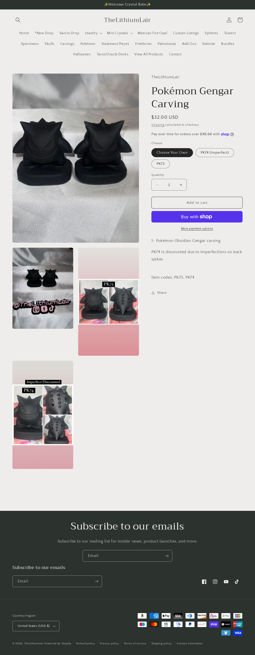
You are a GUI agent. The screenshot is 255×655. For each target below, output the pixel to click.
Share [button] (162, 293)
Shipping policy (161, 643)
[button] (17, 19)
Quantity (157, 175)
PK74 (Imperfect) (215, 153)
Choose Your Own (172, 153)
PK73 (161, 164)
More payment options (197, 228)
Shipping (158, 124)
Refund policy (85, 643)
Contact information (190, 643)
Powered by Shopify (57, 643)
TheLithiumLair (34, 643)
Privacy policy (109, 643)
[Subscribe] (166, 556)
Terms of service (135, 643)
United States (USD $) (34, 626)
